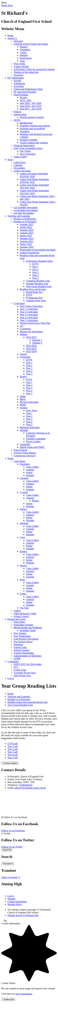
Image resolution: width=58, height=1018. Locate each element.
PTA (16, 667)
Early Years (31, 410)
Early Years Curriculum (31, 306)
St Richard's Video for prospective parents (34, 69)
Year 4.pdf (12, 754)
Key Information (15, 77)
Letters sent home (22, 170)
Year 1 (35, 266)
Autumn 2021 (26, 241)
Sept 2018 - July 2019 (30, 106)
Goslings (24, 478)
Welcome (18, 41)
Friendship (25, 49)
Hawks (23, 565)
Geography (25, 357)
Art (21, 326)
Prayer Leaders (33, 441)
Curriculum (19, 303)
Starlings (24, 523)
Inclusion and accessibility (32, 128)
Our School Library (23, 641)
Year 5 (35, 278)
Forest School (20, 450)
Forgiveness (26, 58)
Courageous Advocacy (25, 455)
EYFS (35, 264)
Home (10, 35)
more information (23, 993)
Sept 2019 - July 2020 (30, 103)
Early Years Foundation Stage (28, 148)
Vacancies (18, 75)
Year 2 (35, 269)
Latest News (20, 162)
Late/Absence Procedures (26, 639)
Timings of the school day (26, 72)
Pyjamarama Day (34, 297)
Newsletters (19, 168)
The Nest (24, 608)
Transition (25, 131)
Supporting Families (23, 624)
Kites (22, 579)
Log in (10, 678)
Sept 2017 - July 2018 (30, 108)
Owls (22, 537)
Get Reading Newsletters (26, 210)
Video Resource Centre (25, 613)
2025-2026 (31, 351)
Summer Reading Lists (37, 283)
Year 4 (35, 275)
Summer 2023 (27, 238)
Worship (24, 430)
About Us (12, 38)
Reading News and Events (33, 289)
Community (13, 661)
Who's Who (19, 63)
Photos (35, 500)
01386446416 (25, 785)
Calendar (18, 165)
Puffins (23, 509)
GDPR (17, 658)
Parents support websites (32, 117)
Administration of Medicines (27, 655)
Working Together (29, 139)
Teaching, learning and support (35, 125)
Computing (25, 328)
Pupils (10, 458)
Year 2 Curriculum (29, 311)
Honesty (24, 55)
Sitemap (11, 898)
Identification (26, 123)
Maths (23, 396)
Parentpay (18, 644)
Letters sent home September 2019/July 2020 (34, 175)
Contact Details (21, 66)
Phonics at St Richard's (25, 218)
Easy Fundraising (22, 636)
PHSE (23, 405)
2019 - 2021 (26, 100)
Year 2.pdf (12, 749)
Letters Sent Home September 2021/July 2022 (34, 186)
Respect (24, 46)
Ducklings (25, 464)
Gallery (17, 610)
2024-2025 (31, 348)
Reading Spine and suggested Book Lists (27, 702)
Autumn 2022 (26, 233)
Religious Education (30, 427)
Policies (17, 111)
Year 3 (35, 272)
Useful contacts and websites (34, 142)
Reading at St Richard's (25, 221)
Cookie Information (17, 901)
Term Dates (19, 622)
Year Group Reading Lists (39, 286)
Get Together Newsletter (26, 207)
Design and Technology (31, 331)
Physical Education (29, 402)
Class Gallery (32, 467)
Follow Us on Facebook (13, 830)
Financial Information (24, 145)
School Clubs (20, 647)
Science (23, 407)
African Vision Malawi (25, 452)
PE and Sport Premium (25, 92)
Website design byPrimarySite (23, 915)
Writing (23, 334)
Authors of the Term (36, 300)
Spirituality (25, 444)
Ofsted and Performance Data (28, 89)
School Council (21, 616)
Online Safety (20, 156)
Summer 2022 (27, 247)
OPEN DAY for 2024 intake (28, 664)
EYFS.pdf (12, 743)
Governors (19, 86)
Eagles (23, 593)
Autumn (30, 469)
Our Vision (25, 151)
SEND (17, 120)
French (23, 354)
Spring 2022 (26, 244)
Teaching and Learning (18, 216)
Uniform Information (24, 653)
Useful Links (20, 670)
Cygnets (24, 492)
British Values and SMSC (32, 447)
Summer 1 (37, 340)
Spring (29, 472)
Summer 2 (37, 342)
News (10, 159)
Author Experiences (29, 252)
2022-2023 (31, 337)
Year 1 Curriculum (29, 309)
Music (23, 399)
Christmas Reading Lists (38, 280)
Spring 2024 (26, 227)
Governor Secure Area (25, 672)
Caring (23, 52)
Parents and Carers (16, 619)
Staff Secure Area (22, 675)
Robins (23, 551)
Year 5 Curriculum (29, 320)
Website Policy (14, 904)
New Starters (20, 633)
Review (23, 97)
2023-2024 (31, 345)
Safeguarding (20, 114)
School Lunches (21, 650)
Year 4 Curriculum (29, 317)
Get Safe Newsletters (24, 213)
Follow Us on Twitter (11, 846)
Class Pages (19, 461)
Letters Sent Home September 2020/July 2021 (34, 180)
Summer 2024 (27, 230)
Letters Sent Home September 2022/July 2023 (34, 192)
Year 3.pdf (12, 752)
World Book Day (34, 292)
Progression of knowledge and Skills (38, 249)
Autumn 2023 (26, 224)
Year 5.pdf (12, 757)
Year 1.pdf (12, 746)
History (23, 376)
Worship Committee (35, 438)
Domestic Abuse (28, 630)
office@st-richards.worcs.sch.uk (30, 787)
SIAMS (17, 80)
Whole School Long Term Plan (35, 323)
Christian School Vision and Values (31, 44)
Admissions (19, 83)
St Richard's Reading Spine (39, 261)
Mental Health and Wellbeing (28, 627)
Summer (30, 475)
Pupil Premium (21, 94)
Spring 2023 (26, 235)
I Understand (8, 999)
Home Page (7, 5)
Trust (22, 61)
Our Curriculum (27, 154)
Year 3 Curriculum (29, 314)
